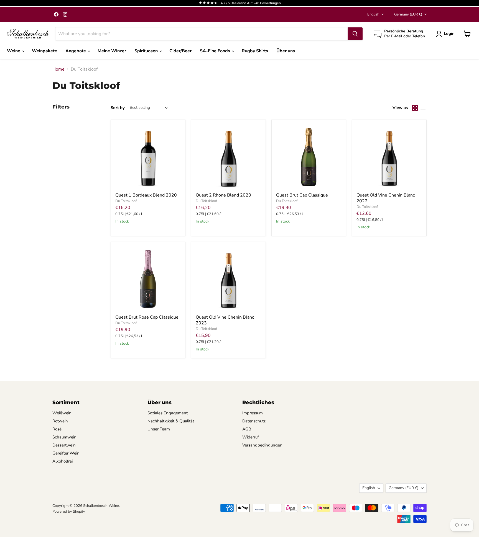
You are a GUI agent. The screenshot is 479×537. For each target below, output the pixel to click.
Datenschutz (254, 421)
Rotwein (60, 421)
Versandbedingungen (262, 445)
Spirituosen (146, 51)
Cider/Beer (180, 51)
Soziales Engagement (167, 413)
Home (58, 69)
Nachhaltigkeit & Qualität (170, 421)
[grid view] (415, 108)
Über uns (285, 51)
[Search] (355, 33)
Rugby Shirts (255, 51)
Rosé (57, 429)
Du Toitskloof (126, 200)
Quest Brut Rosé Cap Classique (147, 317)
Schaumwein (64, 437)
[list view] (423, 108)
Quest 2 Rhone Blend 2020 (223, 195)
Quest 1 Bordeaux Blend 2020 (146, 195)
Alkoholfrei (62, 461)
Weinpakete (44, 51)
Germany (408, 14)
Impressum (252, 413)
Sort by (118, 107)
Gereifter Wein (66, 453)
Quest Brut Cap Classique (302, 195)
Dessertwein (64, 445)
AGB (246, 429)
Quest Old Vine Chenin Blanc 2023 (225, 320)
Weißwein (62, 413)
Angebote (76, 51)
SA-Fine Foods (215, 51)
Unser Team (158, 429)
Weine (14, 51)
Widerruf (250, 437)
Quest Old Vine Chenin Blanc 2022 (385, 198)
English (373, 14)
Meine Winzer (112, 51)
